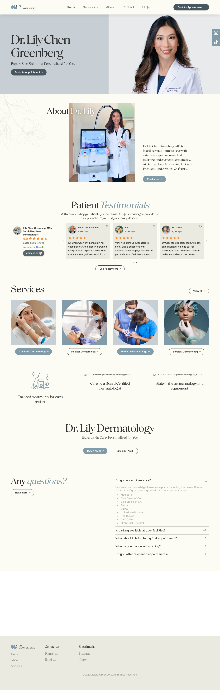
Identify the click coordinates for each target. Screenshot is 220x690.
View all (197, 291)
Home (71, 7)
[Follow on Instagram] (216, 33)
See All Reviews (109, 268)
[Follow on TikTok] (216, 42)
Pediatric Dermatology (134, 351)
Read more (153, 179)
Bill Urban (177, 227)
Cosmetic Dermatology (32, 351)
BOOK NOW (94, 450)
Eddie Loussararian (88, 227)
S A (127, 227)
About (110, 7)
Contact (128, 7)
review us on (31, 252)
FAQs (146, 7)
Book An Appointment (190, 7)
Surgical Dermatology (185, 351)
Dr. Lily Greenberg (101, 674)
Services (89, 7)
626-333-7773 (125, 451)
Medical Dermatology (83, 351)
